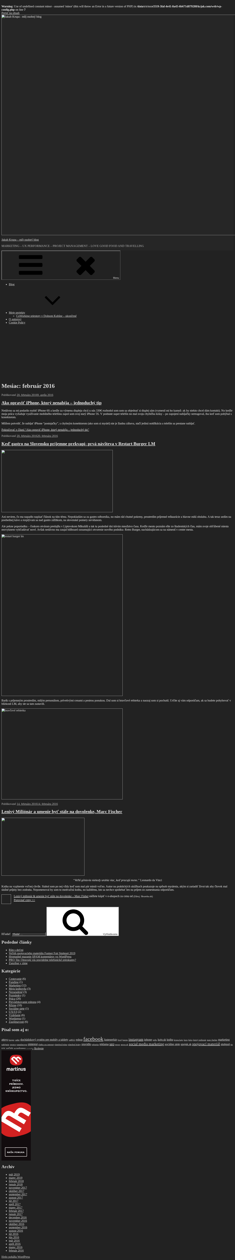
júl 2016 (13, 1234)
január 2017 (16, 1214)
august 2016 (16, 1230)
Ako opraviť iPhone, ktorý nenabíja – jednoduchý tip (51, 402)
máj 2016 (14, 1240)
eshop (79, 1039)
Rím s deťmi (16, 950)
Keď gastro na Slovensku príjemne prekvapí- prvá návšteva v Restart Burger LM (78, 443)
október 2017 (16, 1191)
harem (125, 1040)
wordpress (20, 1048)
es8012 (72, 1040)
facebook (93, 1039)
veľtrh (9, 1048)
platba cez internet (46, 1045)
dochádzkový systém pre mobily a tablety (44, 1039)
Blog (12, 284)
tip (232, 1045)
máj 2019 (14, 1174)
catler (17, 1040)
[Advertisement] (117, 353)
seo (111, 1044)
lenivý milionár (199, 1040)
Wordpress (15, 1018)
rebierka (95, 1045)
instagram (136, 1039)
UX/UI (13, 1011)
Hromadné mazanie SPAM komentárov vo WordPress (40, 956)
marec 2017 (15, 1207)
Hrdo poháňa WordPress (15, 1256)
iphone (148, 1039)
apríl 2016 (15, 1243)
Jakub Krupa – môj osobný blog (20, 239)
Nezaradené (16, 992)
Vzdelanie (15, 1015)
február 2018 (16, 1181)
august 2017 (16, 1197)
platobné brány (74, 1045)
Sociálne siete (17, 1008)
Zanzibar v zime (18, 963)
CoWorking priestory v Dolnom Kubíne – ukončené (46, 315)
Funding (14, 982)
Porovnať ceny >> (24, 900)
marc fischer (212, 1040)
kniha (170, 1039)
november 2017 (18, 1187)
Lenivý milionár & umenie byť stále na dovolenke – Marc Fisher (51, 896)
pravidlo (86, 1044)
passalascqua (22, 1045)
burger (11, 1040)
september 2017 (18, 1194)
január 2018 (16, 1184)
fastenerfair (110, 1039)
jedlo (155, 1040)
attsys (4, 1039)
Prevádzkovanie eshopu (22, 1002)
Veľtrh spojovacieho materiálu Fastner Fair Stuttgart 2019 (42, 953)
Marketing (15, 985)
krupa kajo (178, 1040)
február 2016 (16, 1250)
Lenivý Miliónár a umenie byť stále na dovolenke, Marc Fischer (61, 811)
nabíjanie (5, 1045)
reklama (104, 1044)
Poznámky (15, 995)
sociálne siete (172, 1044)
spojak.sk (186, 1044)
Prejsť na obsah (10, 13)
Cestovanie (15, 978)
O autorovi (15, 319)
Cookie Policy (17, 322)
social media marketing (146, 1044)
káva (190, 1040)
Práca (12, 998)
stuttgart (225, 1044)
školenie (39, 1048)
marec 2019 (15, 1177)
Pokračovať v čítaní (45, 429)
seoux (117, 1045)
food (120, 1040)
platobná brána (61, 1045)
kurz (186, 1040)
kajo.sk (162, 1039)
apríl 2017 (15, 1204)
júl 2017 (13, 1200)
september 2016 (18, 1227)
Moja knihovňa (17, 988)
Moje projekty (17, 312)
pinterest (33, 1044)
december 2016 (18, 1217)
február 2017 (16, 1210)
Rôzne (12, 1005)
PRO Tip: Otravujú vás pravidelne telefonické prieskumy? (42, 959)
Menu (116, 278)
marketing (224, 1039)
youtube (29, 1049)
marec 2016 (15, 1247)
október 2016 (16, 1224)
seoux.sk (124, 1045)
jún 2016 (14, 1237)
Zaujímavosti (16, 1021)
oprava (13, 1045)
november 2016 (18, 1220)
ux (3, 1048)
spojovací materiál (206, 1044)
